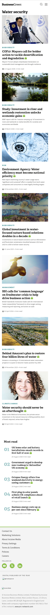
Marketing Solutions (11, 535)
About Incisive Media (11, 539)
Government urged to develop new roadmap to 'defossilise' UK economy (27, 465)
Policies (5, 551)
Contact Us (7, 531)
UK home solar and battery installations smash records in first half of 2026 (27, 450)
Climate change (10, 403)
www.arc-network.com (24, 606)
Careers (5, 556)
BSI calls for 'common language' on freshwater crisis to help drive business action (23, 295)
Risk (4, 165)
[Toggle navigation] (45, 4)
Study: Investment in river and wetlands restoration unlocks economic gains (22, 112)
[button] (41, 4)
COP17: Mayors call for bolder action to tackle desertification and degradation (22, 55)
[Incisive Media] (6, 588)
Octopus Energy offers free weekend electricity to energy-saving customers (27, 480)
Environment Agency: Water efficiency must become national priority (23, 173)
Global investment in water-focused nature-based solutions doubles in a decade (22, 233)
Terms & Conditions (11, 547)
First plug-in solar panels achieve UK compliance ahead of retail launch (27, 495)
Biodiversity (8, 47)
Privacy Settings (9, 543)
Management (8, 287)
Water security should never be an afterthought (22, 409)
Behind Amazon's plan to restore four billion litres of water (23, 355)
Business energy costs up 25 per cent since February (26, 508)
